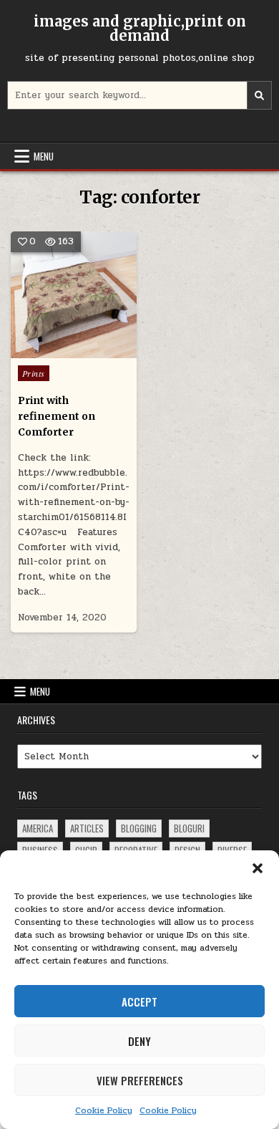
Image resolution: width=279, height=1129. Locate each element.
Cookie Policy (103, 1110)
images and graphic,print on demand (140, 28)
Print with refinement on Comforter (56, 416)
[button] (257, 868)
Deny (139, 1041)
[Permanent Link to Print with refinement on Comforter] (74, 294)
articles (87, 828)
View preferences (140, 1080)
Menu (44, 156)
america (37, 828)
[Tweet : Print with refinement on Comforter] (43, 350)
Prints (33, 373)
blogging (139, 828)
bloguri (189, 828)
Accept (139, 1001)
